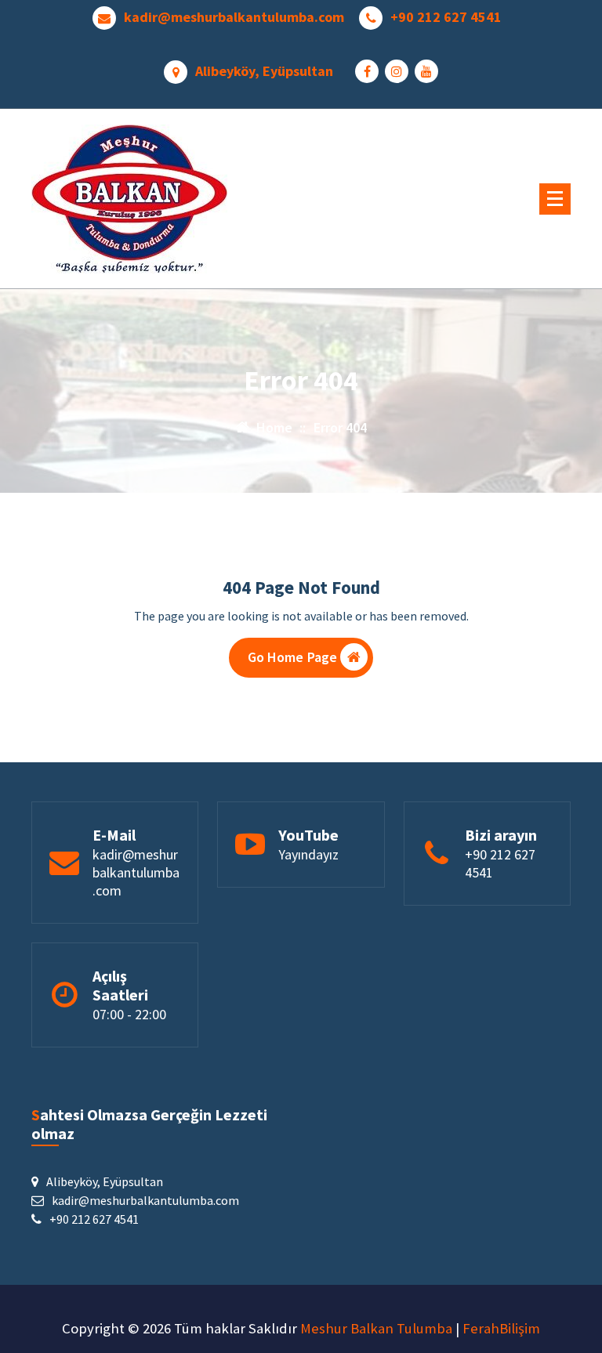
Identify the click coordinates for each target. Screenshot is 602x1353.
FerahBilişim (501, 1328)
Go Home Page (293, 657)
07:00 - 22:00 (129, 1014)
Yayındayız (308, 854)
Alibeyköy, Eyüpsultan (264, 71)
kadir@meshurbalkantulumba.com (234, 17)
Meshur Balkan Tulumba (376, 1328)
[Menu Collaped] (555, 199)
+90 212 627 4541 (446, 17)
